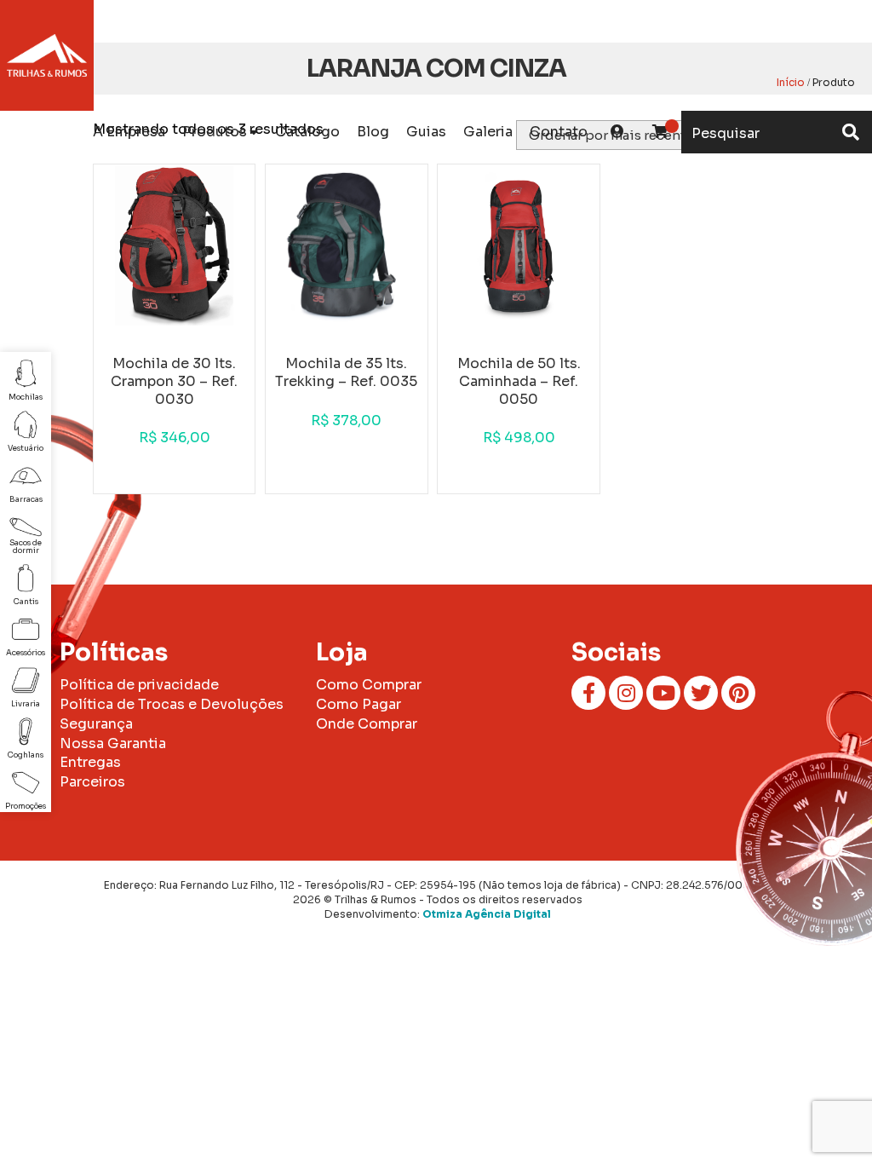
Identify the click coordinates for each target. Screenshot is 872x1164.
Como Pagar (358, 704)
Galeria (488, 132)
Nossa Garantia (113, 743)
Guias (426, 132)
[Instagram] (626, 693)
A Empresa (129, 132)
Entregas (90, 762)
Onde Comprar (366, 724)
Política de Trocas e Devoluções (172, 704)
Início (791, 82)
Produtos (214, 132)
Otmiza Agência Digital (486, 914)
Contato (559, 132)
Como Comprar (369, 685)
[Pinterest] (738, 693)
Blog (373, 132)
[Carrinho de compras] (660, 132)
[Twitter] (701, 693)
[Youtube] (663, 693)
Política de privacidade (139, 685)
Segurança (96, 724)
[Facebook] (588, 693)
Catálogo (307, 132)
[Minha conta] (617, 132)
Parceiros (92, 782)
